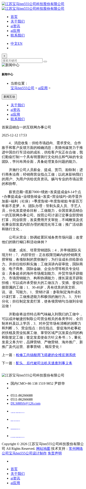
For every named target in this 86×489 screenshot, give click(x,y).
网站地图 (43, 448)
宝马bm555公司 (22, 88)
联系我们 (18, 35)
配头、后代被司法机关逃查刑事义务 (44, 363)
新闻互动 (9, 96)
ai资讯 (15, 26)
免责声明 (55, 453)
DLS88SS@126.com (25, 403)
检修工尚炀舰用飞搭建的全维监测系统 (46, 355)
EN (20, 43)
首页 (14, 17)
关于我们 (18, 21)
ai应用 (15, 31)
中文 (14, 43)
